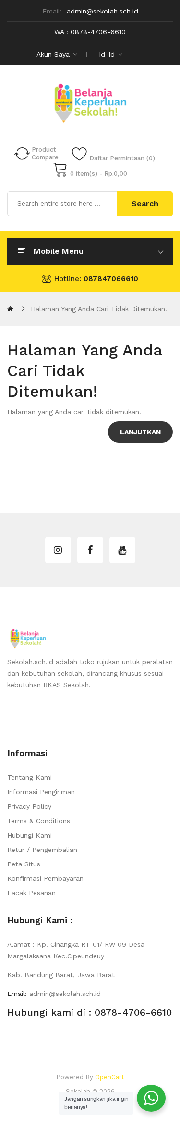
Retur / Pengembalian (42, 849)
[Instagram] (58, 550)
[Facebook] (90, 550)
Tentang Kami (29, 777)
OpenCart (109, 1077)
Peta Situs (23, 864)
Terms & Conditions (38, 821)
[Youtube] (122, 550)
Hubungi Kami (29, 835)
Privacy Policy (29, 806)
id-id (108, 54)
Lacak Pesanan (31, 893)
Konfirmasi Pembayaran (45, 878)
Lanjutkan (140, 432)
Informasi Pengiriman (41, 792)
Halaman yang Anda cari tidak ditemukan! (99, 309)
